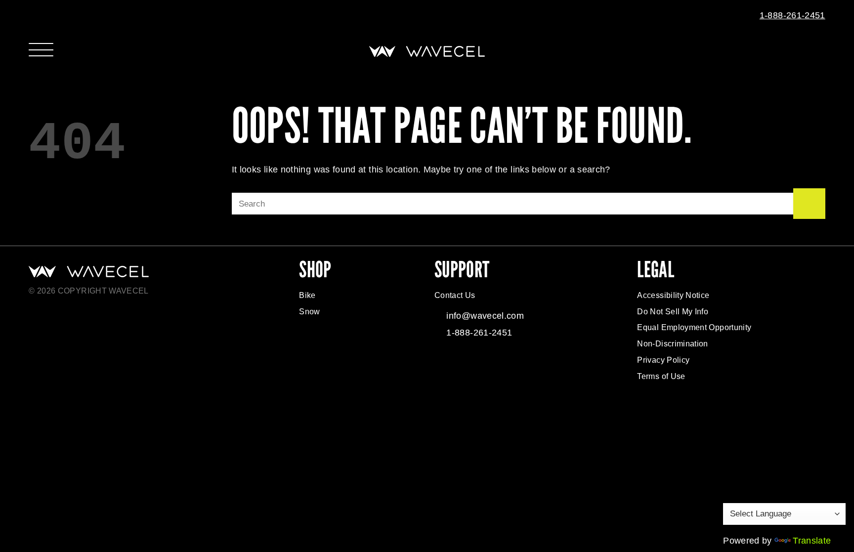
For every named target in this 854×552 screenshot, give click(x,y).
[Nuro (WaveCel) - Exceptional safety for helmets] (427, 51)
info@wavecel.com (485, 316)
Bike (307, 295)
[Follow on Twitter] (486, 363)
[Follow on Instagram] (465, 363)
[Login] (809, 51)
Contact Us (454, 295)
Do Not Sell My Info (672, 311)
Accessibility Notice (673, 295)
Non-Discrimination (672, 344)
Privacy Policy (663, 360)
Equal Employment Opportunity (694, 327)
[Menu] (41, 48)
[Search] (790, 51)
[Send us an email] (742, 15)
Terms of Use (661, 376)
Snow (309, 311)
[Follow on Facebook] (445, 363)
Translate (812, 541)
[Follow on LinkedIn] (507, 363)
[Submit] (809, 203)
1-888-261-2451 (792, 15)
